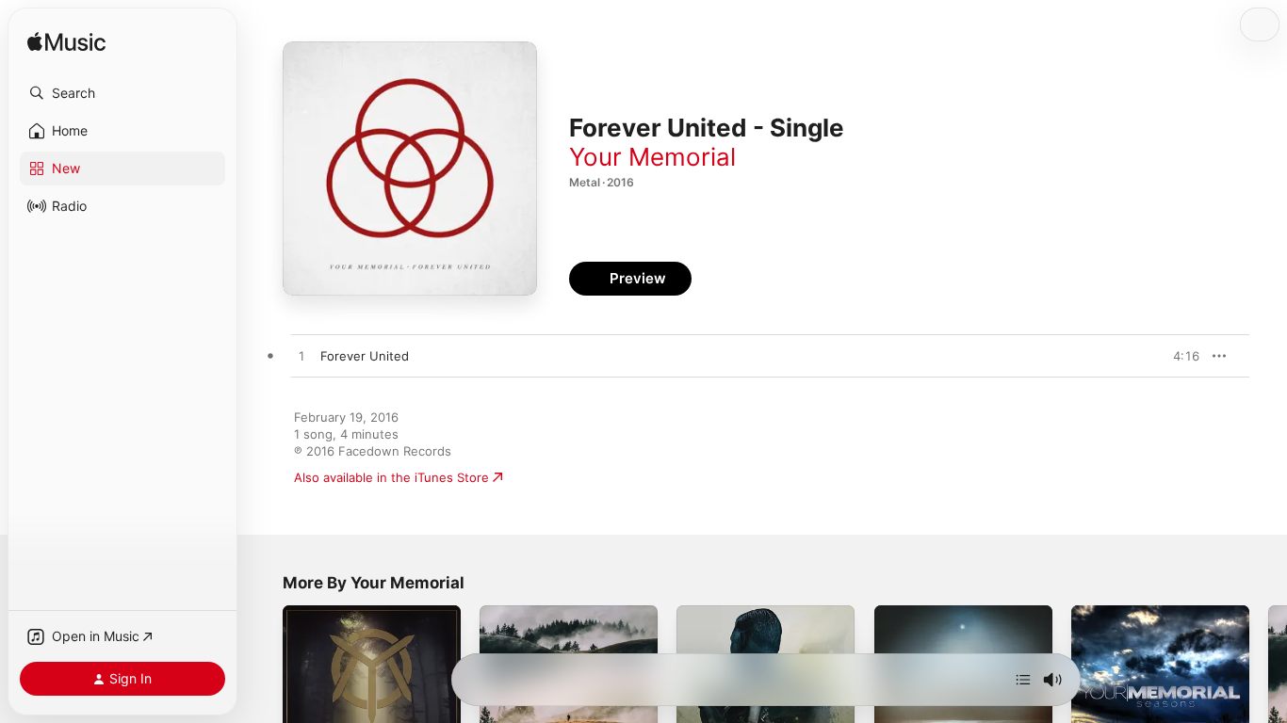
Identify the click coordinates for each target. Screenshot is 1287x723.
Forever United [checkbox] (364, 355)
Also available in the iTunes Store (391, 477)
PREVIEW (1178, 356)
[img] (66, 43)
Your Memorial (652, 156)
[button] (122, 93)
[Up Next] (1023, 680)
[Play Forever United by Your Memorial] (301, 356)
